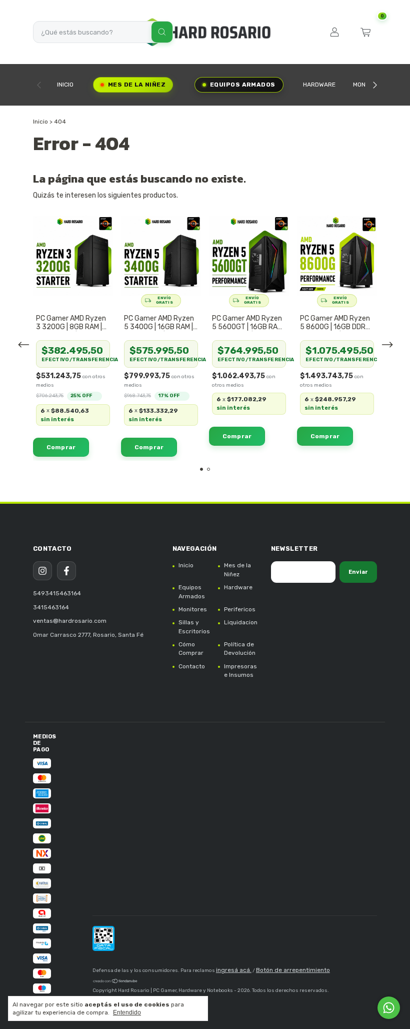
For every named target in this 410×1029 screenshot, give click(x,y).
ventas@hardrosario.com (69, 620)
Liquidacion (241, 622)
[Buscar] (162, 32)
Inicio (65, 84)
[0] (365, 32)
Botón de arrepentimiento (293, 969)
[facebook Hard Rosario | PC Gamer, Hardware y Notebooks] (66, 570)
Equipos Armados (243, 84)
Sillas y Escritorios (194, 626)
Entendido (127, 1012)
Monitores (192, 609)
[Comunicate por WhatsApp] (389, 1007)
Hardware (319, 84)
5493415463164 (57, 593)
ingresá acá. (234, 969)
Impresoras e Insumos (240, 670)
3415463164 (51, 607)
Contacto (191, 666)
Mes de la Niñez (137, 84)
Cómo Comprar (191, 648)
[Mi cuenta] (334, 32)
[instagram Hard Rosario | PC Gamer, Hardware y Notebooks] (42, 570)
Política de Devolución (240, 648)
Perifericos (240, 609)
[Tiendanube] (115, 982)
